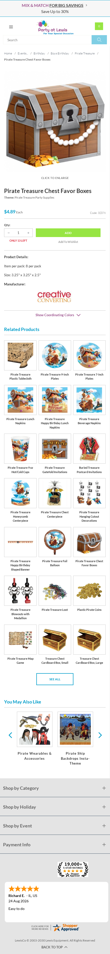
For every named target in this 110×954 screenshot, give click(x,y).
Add (68, 233)
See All (54, 679)
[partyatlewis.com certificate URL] (55, 927)
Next (99, 735)
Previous (10, 735)
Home (8, 53)
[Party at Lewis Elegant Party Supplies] (55, 26)
